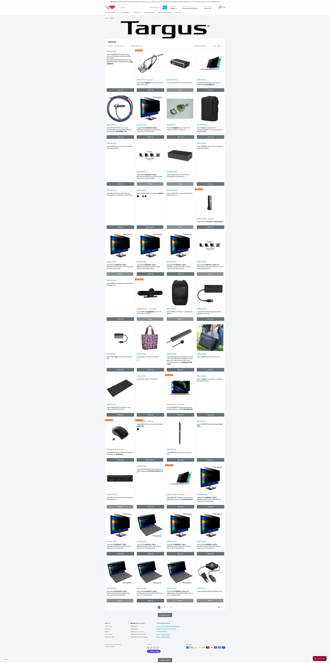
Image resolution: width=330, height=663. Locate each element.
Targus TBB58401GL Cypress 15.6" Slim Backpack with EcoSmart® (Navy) (120, 147)
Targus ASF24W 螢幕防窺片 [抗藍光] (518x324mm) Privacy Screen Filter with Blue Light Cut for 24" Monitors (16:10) (148, 266)
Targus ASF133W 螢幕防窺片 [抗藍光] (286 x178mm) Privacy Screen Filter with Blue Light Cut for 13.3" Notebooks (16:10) (210, 266)
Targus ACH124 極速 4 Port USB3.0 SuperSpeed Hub (119, 357)
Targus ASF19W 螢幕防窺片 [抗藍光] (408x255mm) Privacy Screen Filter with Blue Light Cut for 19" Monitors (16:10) (179, 546)
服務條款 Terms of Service (138, 634)
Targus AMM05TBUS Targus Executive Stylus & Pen (179, 453)
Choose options (150, 227)
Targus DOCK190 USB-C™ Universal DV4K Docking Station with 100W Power (178, 175)
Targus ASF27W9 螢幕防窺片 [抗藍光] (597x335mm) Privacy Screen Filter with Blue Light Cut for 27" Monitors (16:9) (208, 499)
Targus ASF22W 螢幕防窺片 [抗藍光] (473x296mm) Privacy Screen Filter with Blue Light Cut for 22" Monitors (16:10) (178, 266)
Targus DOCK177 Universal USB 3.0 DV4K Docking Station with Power (120, 498)
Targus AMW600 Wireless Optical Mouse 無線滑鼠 (150, 193)
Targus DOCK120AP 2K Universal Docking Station (180, 82)
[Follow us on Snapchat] (158, 647)
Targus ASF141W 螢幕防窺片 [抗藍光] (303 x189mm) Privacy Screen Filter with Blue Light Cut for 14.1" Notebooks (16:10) (180, 593)
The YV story (108, 626)
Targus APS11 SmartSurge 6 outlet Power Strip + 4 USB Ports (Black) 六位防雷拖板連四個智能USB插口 (150, 471)
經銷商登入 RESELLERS (165, 12)
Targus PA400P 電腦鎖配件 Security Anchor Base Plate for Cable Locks (150, 83)
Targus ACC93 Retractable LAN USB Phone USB (209, 591)
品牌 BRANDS (125, 12)
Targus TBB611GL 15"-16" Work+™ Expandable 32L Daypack (180, 312)
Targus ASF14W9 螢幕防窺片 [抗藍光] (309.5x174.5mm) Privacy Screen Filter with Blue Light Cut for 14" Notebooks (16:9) (149, 176)
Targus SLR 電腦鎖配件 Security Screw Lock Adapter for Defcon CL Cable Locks (178, 128)
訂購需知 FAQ (134, 629)
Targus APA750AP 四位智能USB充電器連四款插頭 (210, 221)
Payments (107, 629)
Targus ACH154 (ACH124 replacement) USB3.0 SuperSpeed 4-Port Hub (209, 312)
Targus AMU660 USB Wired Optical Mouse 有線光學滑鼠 (210, 425)
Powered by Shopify (110, 646)
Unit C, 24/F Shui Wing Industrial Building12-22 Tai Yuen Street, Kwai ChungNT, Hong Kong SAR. (167, 629)
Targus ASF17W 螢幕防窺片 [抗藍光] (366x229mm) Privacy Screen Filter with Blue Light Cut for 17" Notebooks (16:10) (148, 546)
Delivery (107, 631)
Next (219, 607)
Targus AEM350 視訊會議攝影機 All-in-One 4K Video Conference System (149, 312)
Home (106, 18)
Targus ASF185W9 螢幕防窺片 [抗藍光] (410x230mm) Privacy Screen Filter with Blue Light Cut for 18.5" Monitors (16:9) (208, 546)
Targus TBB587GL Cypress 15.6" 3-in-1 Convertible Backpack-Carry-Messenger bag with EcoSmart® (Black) (210, 129)
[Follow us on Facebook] (148, 647)
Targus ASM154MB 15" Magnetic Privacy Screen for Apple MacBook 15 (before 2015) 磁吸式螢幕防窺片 (180, 498)
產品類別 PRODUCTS (111, 12)
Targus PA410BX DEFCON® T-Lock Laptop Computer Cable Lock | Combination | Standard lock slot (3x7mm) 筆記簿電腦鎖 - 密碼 (119, 129)
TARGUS (111, 18)
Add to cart (120, 90)
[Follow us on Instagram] (151, 647)
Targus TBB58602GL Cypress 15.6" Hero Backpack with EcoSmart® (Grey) (210, 380)
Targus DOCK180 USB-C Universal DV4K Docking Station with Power (179, 194)
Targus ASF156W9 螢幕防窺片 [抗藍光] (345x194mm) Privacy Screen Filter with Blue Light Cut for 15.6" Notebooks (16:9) (118, 593)
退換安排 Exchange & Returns (139, 637)
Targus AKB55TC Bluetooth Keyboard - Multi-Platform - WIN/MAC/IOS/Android (119, 408)
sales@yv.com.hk (165, 637)
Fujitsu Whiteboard (149, 12)
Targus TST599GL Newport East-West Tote (208, 357)
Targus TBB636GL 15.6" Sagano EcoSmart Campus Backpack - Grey (120, 284)
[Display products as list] (221, 46)
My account (207, 8)
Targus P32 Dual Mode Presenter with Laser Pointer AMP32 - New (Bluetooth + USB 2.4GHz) (119, 194)
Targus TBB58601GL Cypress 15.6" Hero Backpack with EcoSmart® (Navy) (210, 147)
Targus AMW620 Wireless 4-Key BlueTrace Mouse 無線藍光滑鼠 (150, 425)
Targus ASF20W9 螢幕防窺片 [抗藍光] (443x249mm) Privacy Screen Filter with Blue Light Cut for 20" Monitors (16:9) (119, 546)
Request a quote (165, 615)
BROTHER (136, 12)
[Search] (165, 7)
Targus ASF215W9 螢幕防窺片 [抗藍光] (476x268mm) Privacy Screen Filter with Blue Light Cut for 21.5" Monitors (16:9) (148, 129)
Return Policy (108, 634)
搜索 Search (134, 626)
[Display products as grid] (219, 46)
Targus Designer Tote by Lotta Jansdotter (148, 357)
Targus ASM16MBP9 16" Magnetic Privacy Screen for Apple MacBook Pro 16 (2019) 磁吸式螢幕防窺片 (180, 408)
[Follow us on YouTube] (154, 647)
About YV (177, 12)
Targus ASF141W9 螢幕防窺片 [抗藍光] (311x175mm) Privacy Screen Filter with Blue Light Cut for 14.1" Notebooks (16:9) (150, 593)
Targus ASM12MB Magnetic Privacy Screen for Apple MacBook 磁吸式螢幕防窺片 (209, 83)
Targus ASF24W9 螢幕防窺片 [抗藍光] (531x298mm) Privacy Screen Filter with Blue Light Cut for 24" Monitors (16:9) (120, 266)
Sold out (180, 90)
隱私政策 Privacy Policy (137, 631)
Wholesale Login (109, 637)
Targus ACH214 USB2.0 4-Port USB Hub (147, 379)
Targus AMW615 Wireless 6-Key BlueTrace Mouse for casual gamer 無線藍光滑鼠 (120, 453)
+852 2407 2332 (165, 634)
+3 (151, 196)
